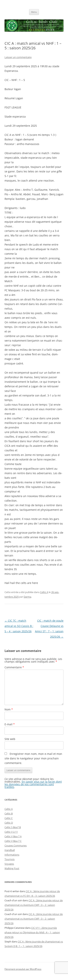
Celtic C (9, 818)
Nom (9, 709)
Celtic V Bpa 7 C (13, 841)
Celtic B (9, 813)
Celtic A (44, 592)
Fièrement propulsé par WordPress (23, 969)
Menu (34, 11)
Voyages (9, 864)
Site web (10, 739)
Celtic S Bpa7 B (13, 827)
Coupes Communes (16, 845)
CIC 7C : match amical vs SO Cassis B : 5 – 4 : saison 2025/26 (19, 626)
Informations (12, 854)
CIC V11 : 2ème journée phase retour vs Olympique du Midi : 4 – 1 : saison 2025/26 (32, 932)
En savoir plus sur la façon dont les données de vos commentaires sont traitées (33, 784)
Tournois (10, 859)
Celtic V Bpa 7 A (13, 836)
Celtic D (9, 822)
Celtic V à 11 (11, 831)
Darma (27, 596)
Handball (10, 850)
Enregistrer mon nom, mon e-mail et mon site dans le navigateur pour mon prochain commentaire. (33, 758)
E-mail (10, 724)
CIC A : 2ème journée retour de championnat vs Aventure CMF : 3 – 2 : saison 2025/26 (34, 905)
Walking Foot (12, 868)
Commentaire (14, 667)
